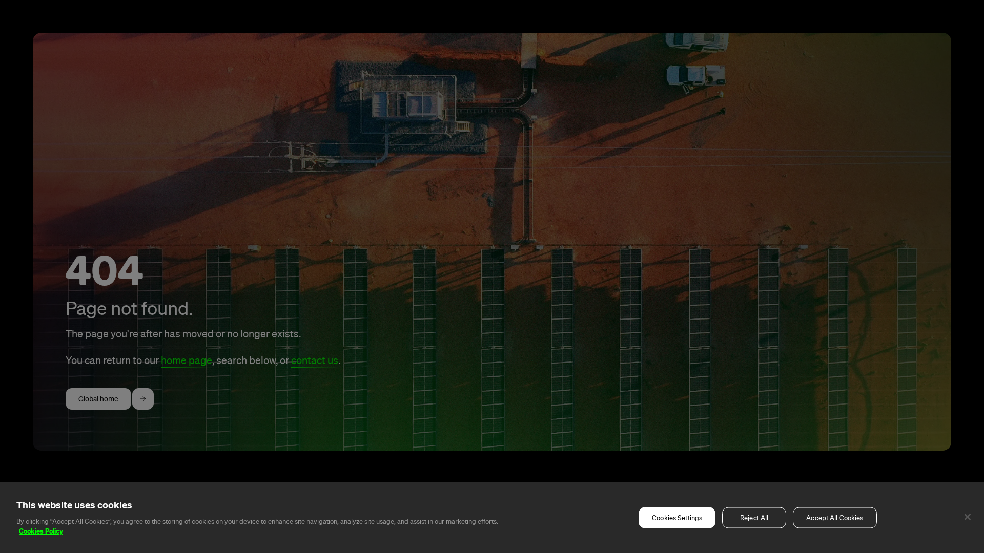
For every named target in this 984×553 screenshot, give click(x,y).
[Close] (967, 517)
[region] (492, 517)
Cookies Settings (677, 518)
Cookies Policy (41, 531)
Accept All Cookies (834, 518)
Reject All (754, 518)
